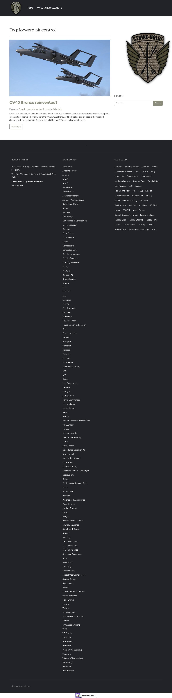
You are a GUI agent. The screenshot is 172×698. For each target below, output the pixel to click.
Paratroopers (120, 205)
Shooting (66, 537)
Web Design (67, 662)
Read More (16, 127)
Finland (138, 186)
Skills (64, 558)
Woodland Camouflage (138, 229)
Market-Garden (69, 408)
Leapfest (66, 387)
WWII (153, 229)
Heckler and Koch (122, 191)
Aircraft (65, 175)
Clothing (66, 229)
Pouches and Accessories (73, 500)
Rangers (66, 517)
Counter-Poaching (70, 258)
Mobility (65, 417)
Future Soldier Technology (74, 325)
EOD (64, 296)
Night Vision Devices (71, 458)
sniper (117, 210)
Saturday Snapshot (70, 525)
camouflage (146, 176)
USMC (150, 225)
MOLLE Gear (68, 425)
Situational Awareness (71, 554)
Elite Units (66, 292)
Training (65, 604)
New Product (68, 454)
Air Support (67, 167)
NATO (65, 442)
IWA (64, 375)
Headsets (66, 350)
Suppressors (68, 583)
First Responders (69, 308)
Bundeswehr (132, 176)
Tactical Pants (151, 220)
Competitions (68, 246)
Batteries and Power (71, 204)
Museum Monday (70, 433)
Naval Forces (68, 446)
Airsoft (65, 179)
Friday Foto (67, 317)
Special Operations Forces (73, 575)
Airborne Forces (69, 171)
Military (149, 196)
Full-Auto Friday (69, 321)
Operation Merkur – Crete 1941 (75, 471)
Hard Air (65, 337)
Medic (65, 412)
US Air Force (129, 225)
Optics (65, 479)
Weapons (66, 654)
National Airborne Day (71, 437)
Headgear (66, 342)
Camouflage (67, 217)
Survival (65, 587)
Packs (64, 487)
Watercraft (66, 646)
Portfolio (66, 496)
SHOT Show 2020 (70, 541)
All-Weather (67, 187)
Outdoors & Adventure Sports (75, 483)
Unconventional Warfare (72, 616)
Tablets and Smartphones (73, 591)
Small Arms (67, 562)
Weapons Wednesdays (72, 658)
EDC (64, 287)
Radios (65, 512)
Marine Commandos (71, 400)
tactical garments (69, 596)
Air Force (145, 167)
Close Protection (69, 225)
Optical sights (68, 475)
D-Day (65, 267)
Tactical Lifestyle (136, 220)
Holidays (66, 358)
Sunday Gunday (69, 579)
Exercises (66, 300)
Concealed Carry (69, 250)
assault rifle (119, 176)
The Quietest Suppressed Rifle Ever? (27, 181)
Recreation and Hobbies (72, 521)
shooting (143, 205)
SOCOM (126, 210)
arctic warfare (142, 171)
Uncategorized (68, 612)
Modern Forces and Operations (76, 421)
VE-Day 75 (66, 633)
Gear (64, 329)
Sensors (65, 533)
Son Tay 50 (67, 566)
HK (134, 191)
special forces (138, 210)
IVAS (64, 371)
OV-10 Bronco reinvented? (33, 102)
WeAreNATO (120, 229)
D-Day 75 (66, 271)
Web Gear (66, 666)
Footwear (66, 312)
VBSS (64, 629)
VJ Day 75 (66, 637)
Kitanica (148, 191)
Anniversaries (68, 192)
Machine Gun (137, 196)
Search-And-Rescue (71, 529)
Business (66, 212)
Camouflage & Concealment (74, 221)
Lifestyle (66, 392)
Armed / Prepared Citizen (73, 200)
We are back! (17, 186)
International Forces (71, 367)
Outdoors (144, 200)
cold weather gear (122, 181)
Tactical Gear (120, 220)
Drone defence (69, 279)
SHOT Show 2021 (70, 546)
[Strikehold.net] (16, 8)
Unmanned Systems (71, 625)
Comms (65, 242)
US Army (141, 225)
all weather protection (124, 171)
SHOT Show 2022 (70, 550)
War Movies (67, 641)
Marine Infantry (68, 404)
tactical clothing (147, 215)
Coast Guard (67, 233)
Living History (68, 396)
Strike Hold (57, 109)
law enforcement (122, 196)
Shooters (132, 205)
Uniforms (66, 621)
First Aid (65, 304)
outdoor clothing (129, 200)
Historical (66, 354)
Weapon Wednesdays (72, 650)
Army (152, 171)
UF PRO (118, 225)
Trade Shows (68, 600)
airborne (118, 167)
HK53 (140, 191)
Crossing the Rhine (70, 262)
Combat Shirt (153, 181)
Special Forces (68, 571)
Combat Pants (139, 181)
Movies (65, 429)
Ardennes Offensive (70, 196)
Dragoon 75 (67, 275)
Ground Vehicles (69, 333)
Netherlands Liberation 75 (73, 450)
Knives (65, 379)
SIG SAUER (154, 205)
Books (65, 208)
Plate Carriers (68, 492)
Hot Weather (67, 362)
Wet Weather (68, 671)
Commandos (120, 186)
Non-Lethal (67, 462)
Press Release (68, 504)
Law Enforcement (70, 383)
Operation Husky (69, 467)
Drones (65, 283)
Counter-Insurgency (71, 254)
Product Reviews (69, 508)
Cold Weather (68, 237)
